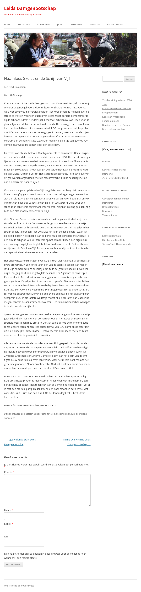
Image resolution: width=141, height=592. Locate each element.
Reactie (9, 472)
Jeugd (60, 24)
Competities (43, 24)
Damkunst (107, 202)
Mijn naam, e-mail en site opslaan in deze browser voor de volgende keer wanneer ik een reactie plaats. (45, 555)
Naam (8, 510)
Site (6, 537)
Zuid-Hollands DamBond (115, 177)
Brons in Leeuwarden (113, 129)
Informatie (24, 24)
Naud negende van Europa (116, 125)
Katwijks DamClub (111, 235)
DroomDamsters (111, 206)
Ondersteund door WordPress (19, 585)
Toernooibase (109, 215)
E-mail (8, 523)
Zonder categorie (43, 413)
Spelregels (76, 24)
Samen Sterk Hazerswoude (116, 244)
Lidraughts (107, 211)
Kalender (95, 24)
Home (7, 24)
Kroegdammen (115, 24)
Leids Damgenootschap (30, 8)
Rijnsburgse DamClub (113, 240)
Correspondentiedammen (115, 198)
